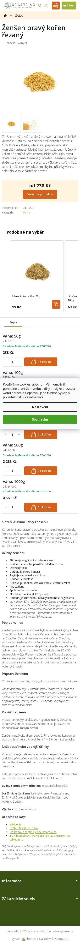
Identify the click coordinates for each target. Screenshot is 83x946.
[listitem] (37, 276)
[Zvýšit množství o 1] (19, 362)
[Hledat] (39, 5)
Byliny (26, 212)
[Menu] (69, 5)
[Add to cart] (56, 304)
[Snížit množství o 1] (5, 362)
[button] (6, 276)
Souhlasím (40, 419)
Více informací (33, 397)
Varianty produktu (40, 194)
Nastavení (40, 407)
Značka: (16, 43)
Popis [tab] (13, 322)
